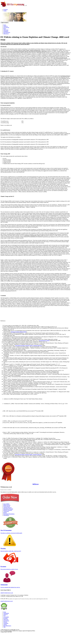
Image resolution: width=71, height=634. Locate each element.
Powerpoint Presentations (8, 513)
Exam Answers (6, 506)
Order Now (5, 619)
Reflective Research (7, 510)
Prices (4, 28)
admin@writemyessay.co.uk (7, 592)
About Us (5, 26)
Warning (5, 622)
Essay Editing (6, 503)
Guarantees (5, 31)
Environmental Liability (44, 340)
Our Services (6, 27)
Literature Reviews (7, 507)
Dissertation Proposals (8, 508)
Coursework (6, 511)
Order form (5, 30)
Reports (5, 512)
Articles (5, 624)
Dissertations (6, 515)
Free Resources (6, 32)
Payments (5, 618)
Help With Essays (7, 625)
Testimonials (6, 613)
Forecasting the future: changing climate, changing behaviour (28, 345)
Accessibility (6, 617)
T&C (4, 627)
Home (4, 25)
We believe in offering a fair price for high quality (11, 532)
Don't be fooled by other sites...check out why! (11, 550)
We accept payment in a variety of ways (9, 568)
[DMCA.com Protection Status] (4, 609)
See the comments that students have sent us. (10, 586)
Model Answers (6, 505)
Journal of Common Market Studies (18, 331)
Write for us (5, 33)
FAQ (4, 615)
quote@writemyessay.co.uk (7, 601)
